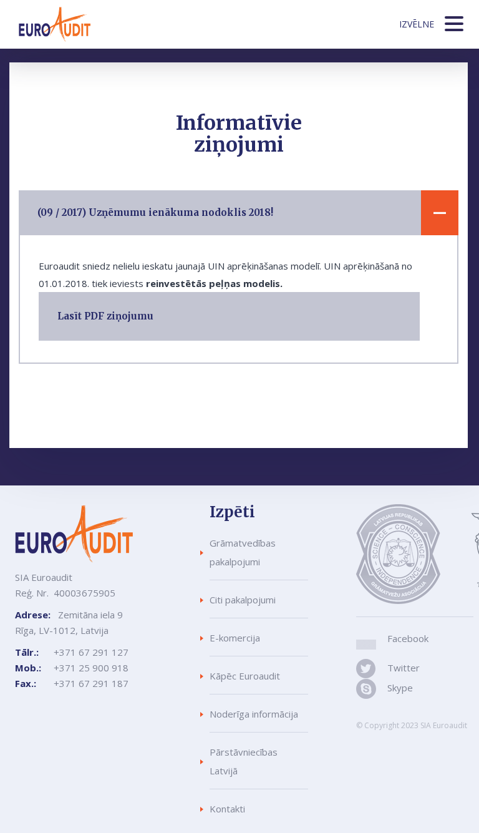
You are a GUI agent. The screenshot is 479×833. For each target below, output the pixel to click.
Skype (399, 687)
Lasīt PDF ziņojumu (105, 316)
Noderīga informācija (254, 714)
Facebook (407, 638)
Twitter (401, 667)
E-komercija (235, 637)
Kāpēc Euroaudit (245, 676)
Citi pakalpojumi (243, 599)
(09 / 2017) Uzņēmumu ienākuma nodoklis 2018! (155, 212)
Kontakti (227, 808)
